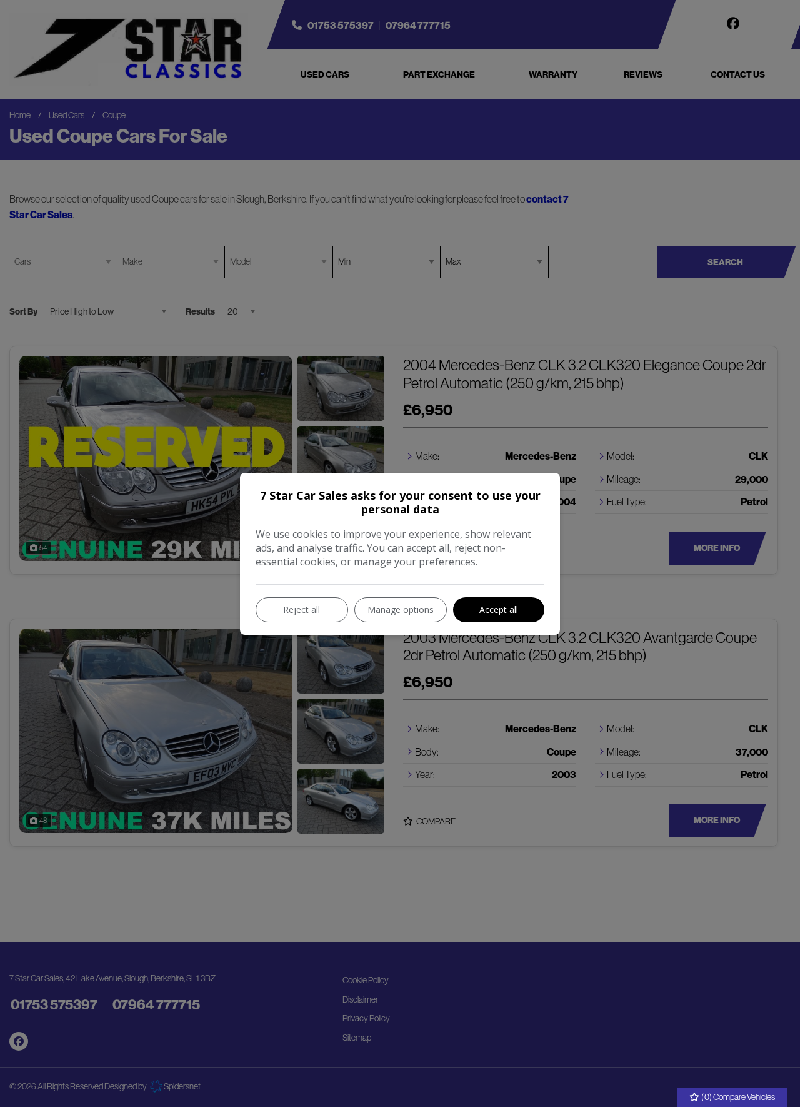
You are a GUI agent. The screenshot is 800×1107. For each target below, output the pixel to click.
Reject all (301, 609)
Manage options (401, 609)
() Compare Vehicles (737, 1097)
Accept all (498, 609)
